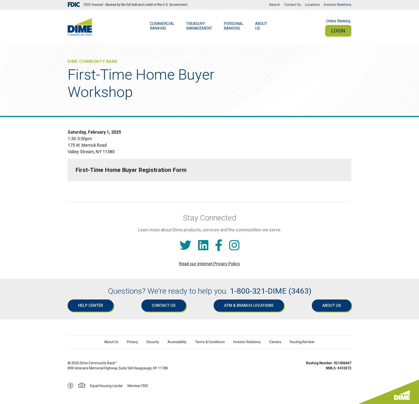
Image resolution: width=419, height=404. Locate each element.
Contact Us (292, 5)
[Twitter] (185, 245)
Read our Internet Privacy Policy (209, 263)
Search (274, 5)
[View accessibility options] (70, 386)
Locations (312, 5)
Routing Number (302, 342)
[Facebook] (218, 245)
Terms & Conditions (210, 342)
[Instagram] (234, 245)
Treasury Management (199, 26)
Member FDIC (138, 386)
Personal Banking (233, 26)
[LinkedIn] (203, 245)
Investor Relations (337, 5)
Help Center (90, 305)
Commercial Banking (162, 26)
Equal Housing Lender (106, 386)
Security (152, 342)
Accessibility (177, 342)
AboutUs (261, 26)
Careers (275, 342)
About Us (331, 305)
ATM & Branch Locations (249, 305)
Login (338, 31)
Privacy (132, 342)
